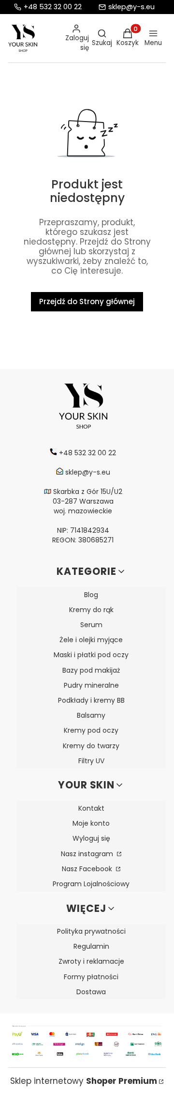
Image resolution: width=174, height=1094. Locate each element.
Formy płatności (91, 977)
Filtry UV (91, 761)
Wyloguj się (91, 838)
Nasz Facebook (88, 869)
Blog (91, 595)
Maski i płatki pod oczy (91, 655)
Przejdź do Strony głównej (87, 301)
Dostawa (91, 992)
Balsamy (91, 715)
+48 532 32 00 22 (53, 7)
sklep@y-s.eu (131, 7)
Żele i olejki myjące (91, 640)
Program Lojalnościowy (91, 884)
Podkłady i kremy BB (91, 700)
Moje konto (91, 823)
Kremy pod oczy (91, 730)
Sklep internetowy (83, 1081)
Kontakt (91, 808)
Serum (91, 625)
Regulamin (91, 946)
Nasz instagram (88, 854)
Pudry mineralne (91, 685)
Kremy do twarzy (91, 746)
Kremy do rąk (91, 610)
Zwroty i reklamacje (91, 961)
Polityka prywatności (91, 931)
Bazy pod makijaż (91, 670)
